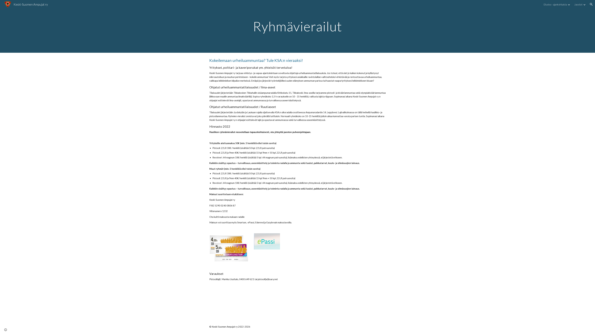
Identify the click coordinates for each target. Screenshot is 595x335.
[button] (591, 4)
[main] (297, 26)
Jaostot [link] (578, 4)
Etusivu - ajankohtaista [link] (555, 4)
